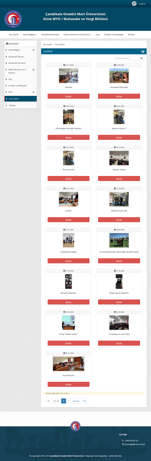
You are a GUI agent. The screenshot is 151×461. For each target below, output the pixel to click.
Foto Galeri (14, 98)
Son (84, 401)
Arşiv (10, 92)
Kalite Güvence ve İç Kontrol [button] (77, 34)
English (142, 3)
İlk (48, 401)
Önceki (56, 401)
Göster (68, 96)
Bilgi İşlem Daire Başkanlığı (96, 456)
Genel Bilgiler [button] (29, 34)
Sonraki (76, 401)
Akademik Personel (50, 34)
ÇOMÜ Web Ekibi (115, 456)
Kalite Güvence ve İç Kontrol (17, 71)
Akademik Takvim (16, 56)
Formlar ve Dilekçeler (113, 34)
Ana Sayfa (13, 34)
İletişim (131, 34)
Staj (98, 34)
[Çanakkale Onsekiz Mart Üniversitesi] (13, 18)
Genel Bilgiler (14, 50)
